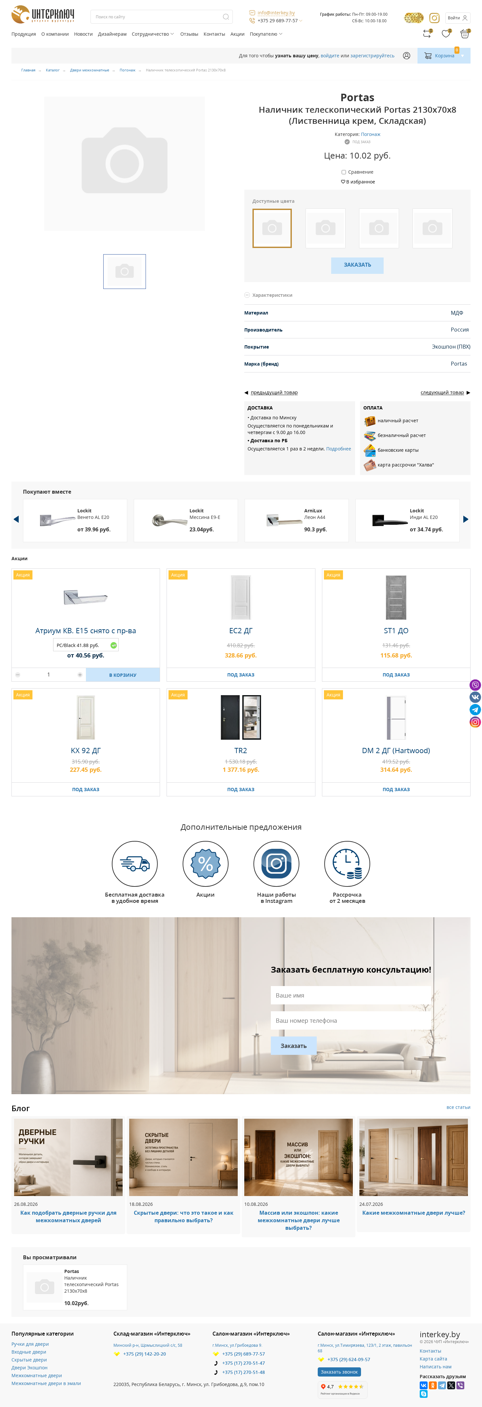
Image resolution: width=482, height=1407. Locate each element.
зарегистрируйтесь (372, 55)
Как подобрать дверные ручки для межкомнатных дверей (68, 1216)
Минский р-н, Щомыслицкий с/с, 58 (147, 1345)
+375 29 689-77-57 (278, 20)
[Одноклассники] (433, 1385)
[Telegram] (442, 1385)
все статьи (459, 1107)
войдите (330, 55)
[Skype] (424, 1394)
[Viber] (460, 1385)
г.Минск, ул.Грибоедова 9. (237, 1345)
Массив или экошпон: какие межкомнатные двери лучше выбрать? (299, 1220)
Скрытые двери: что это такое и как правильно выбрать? (183, 1216)
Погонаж (370, 134)
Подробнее (338, 449)
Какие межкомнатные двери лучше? (413, 1212)
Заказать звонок (339, 1372)
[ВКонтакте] (424, 1385)
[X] (451, 1385)
